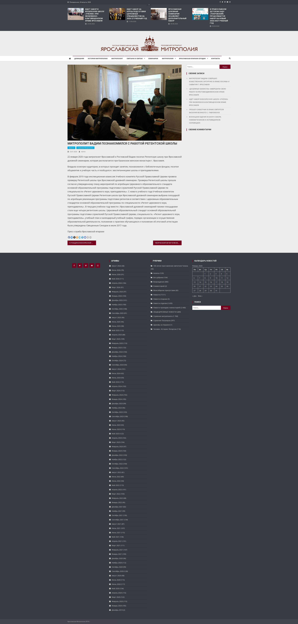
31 (216, 291)
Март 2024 (116, 390)
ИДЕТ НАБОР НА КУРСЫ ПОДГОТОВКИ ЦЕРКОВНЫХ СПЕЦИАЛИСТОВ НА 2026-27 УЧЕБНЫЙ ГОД (137, 14)
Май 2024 (115, 382)
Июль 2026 (116, 270)
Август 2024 (116, 369)
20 (194, 286)
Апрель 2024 (117, 386)
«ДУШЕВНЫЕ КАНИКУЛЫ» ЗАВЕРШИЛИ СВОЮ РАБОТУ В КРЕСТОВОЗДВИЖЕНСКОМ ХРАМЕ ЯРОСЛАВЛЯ (207, 92)
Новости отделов (160, 303)
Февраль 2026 (117, 292)
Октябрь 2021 (117, 515)
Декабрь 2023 (117, 403)
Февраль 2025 (117, 343)
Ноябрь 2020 (117, 563)
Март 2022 (116, 494)
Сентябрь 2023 (118, 416)
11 (222, 278)
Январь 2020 (117, 606)
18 (222, 282)
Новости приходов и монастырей (166, 307)
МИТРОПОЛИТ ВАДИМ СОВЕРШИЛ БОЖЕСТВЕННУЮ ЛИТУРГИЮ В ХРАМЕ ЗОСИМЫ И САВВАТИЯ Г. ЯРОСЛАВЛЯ (209, 81)
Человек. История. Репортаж (164, 329)
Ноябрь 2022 (117, 459)
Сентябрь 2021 (118, 520)
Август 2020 (116, 575)
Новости (71, 148)
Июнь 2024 (116, 378)
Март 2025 (116, 339)
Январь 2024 (117, 399)
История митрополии (98, 58)
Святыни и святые (135, 58)
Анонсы (156, 273)
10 (216, 278)
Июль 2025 (116, 322)
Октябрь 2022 (117, 464)
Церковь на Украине (161, 325)
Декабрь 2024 (117, 352)
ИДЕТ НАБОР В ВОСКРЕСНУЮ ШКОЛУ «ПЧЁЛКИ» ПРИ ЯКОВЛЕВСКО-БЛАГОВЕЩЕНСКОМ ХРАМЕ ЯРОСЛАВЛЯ (94, 15)
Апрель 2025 (117, 335)
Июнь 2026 (116, 274)
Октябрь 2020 (117, 567)
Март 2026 (116, 287)
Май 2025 (115, 330)
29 (205, 291)
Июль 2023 (116, 425)
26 (227, 286)
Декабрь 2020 (117, 558)
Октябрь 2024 (117, 360)
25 (222, 286)
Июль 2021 (116, 528)
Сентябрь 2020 (118, 571)
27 (194, 291)
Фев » (200, 296)
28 (200, 291)
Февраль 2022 (117, 498)
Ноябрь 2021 (117, 511)
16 (211, 282)
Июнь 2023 (116, 429)
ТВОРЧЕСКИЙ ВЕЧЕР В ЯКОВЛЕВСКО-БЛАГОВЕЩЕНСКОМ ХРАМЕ (168, 243)
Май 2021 (115, 537)
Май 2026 (115, 279)
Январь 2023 (117, 451)
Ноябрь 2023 (117, 408)
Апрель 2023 (117, 438)
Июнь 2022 (116, 481)
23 (211, 286)
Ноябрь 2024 (117, 356)
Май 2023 (115, 434)
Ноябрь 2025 (117, 304)
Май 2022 (115, 485)
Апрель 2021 (117, 541)
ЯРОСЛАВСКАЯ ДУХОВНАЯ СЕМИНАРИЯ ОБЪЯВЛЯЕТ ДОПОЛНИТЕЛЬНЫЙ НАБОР (177, 15)
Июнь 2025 (116, 326)
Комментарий (158, 286)
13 (194, 282)
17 (216, 282)
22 (205, 286)
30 (211, 291)
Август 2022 (116, 472)
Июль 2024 (116, 373)
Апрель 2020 (117, 593)
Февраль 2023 (117, 446)
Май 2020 (115, 588)
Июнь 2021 (116, 532)
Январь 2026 (117, 296)
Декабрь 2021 (117, 507)
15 (205, 282)
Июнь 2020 (116, 584)
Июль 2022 (116, 477)
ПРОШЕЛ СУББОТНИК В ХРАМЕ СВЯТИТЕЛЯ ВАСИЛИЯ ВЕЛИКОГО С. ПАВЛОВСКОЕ (206, 111)
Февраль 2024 (117, 395)
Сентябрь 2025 (118, 313)
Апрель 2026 (117, 283)
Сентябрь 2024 (118, 365)
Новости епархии (160, 299)
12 (227, 278)
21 (200, 286)
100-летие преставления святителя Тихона (170, 266)
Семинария (153, 58)
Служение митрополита (85, 148)
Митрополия (167, 58)
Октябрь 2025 (117, 309)
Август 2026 (116, 266)
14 (200, 282)
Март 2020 (116, 597)
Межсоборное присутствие (164, 290)
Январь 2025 (117, 347)
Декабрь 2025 (117, 300)
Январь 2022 (117, 502)
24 (216, 286)
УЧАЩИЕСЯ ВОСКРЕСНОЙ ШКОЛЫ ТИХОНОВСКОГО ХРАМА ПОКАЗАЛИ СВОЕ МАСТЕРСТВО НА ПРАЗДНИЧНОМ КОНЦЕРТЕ (83, 243)
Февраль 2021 (117, 550)
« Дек (194, 296)
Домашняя (79, 58)
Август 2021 (116, 524)
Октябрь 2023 (117, 412)
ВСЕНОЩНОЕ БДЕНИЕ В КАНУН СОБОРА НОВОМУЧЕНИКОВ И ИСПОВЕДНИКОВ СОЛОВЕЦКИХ (205, 120)
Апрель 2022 (117, 489)
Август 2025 (116, 317)
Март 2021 (116, 545)
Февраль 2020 (117, 601)
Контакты (215, 58)
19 (227, 282)
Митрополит (117, 58)
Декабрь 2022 (117, 455)
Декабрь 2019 (117, 610)
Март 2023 (116, 442)
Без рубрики (158, 277)
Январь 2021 (117, 554)
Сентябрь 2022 (118, 468)
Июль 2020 (116, 580)
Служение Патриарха (161, 320)
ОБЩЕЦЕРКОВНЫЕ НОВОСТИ (165, 312)
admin (83, 152)
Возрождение (158, 282)
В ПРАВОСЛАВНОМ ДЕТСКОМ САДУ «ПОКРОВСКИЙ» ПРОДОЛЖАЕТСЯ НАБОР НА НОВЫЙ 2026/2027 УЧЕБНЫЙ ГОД (219, 16)
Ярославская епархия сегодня (192, 58)
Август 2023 (116, 421)
